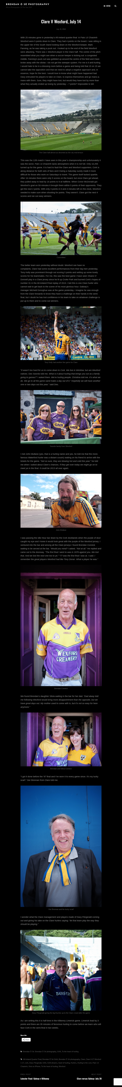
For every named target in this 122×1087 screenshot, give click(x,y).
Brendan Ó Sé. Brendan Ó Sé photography (39, 1052)
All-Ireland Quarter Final (32, 1059)
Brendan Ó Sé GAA (50, 1059)
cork (26, 1063)
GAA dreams (52, 1063)
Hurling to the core (84, 1063)
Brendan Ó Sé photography (69, 1059)
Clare (83, 1059)
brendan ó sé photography (27, 4)
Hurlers (73, 1063)
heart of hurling (64, 1063)
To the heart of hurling (70, 1052)
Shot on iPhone (34, 1066)
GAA (59, 1052)
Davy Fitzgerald (35, 1063)
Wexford (62, 1066)
